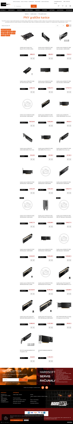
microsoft (3, 35)
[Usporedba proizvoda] (34, 58)
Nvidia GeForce (4, 31)
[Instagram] (47, 387)
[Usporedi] (34, 30)
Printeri (37, 10)
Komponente (11, 10)
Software (52, 10)
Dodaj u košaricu (26, 58)
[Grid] (67, 26)
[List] (70, 26)
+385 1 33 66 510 (66, 1)
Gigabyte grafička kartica (6, 29)
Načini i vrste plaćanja (34, 399)
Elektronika (60, 10)
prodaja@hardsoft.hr (58, 1)
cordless (9, 33)
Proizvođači (37, 1)
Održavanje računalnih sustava (19, 401)
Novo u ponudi (24, 1)
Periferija (19, 10)
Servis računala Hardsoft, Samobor (19, 399)
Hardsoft (48, 376)
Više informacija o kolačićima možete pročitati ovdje (19, 418)
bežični (13, 33)
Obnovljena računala (17, 403)
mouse (14, 31)
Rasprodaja (31, 1)
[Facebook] (43, 387)
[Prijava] (66, 6)
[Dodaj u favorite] (34, 33)
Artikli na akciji (16, 1)
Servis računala (45, 1)
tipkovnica (8, 35)
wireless (5, 33)
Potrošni (44, 10)
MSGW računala (33, 401)
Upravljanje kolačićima (34, 403)
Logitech (10, 31)
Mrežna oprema (29, 10)
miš (2, 33)
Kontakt (55, 3)
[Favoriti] (31, 58)
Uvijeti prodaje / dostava (17, 394)
